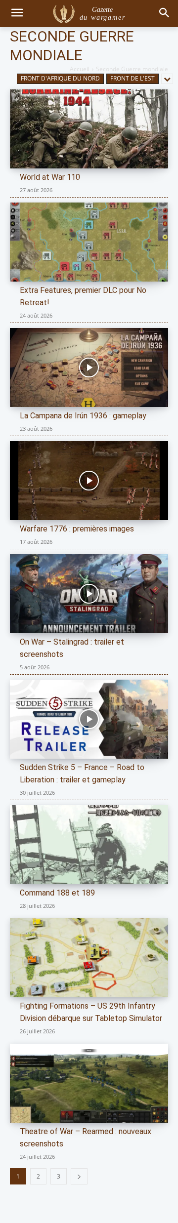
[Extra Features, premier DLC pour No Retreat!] (89, 242)
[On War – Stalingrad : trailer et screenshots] (89, 593)
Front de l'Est (132, 78)
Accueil (79, 69)
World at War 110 (50, 177)
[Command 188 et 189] (89, 844)
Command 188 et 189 (57, 892)
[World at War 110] (89, 128)
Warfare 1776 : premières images (77, 528)
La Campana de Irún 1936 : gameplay (83, 415)
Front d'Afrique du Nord (60, 78)
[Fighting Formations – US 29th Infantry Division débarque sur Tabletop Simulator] (89, 957)
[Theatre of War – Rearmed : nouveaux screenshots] (89, 1083)
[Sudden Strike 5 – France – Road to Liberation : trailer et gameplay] (89, 719)
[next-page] (79, 1176)
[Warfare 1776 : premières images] (89, 480)
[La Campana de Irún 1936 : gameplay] (89, 367)
